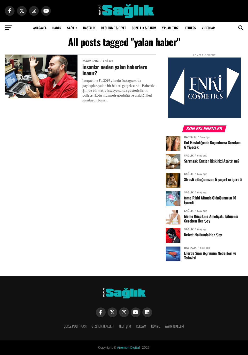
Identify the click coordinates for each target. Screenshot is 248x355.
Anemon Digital (128, 348)
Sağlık (72, 27)
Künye (155, 326)
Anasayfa (39, 27)
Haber (56, 27)
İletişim (125, 326)
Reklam (141, 326)
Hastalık (89, 27)
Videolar (208, 27)
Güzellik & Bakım (144, 27)
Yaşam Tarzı (170, 27)
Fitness (190, 27)
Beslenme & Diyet (113, 27)
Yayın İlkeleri (174, 326)
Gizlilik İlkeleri (103, 326)
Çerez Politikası (75, 326)
